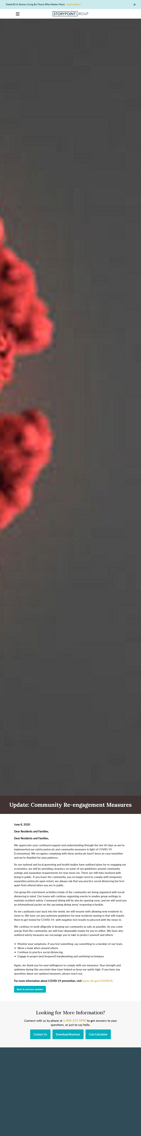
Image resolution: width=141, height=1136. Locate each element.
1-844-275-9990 (74, 1020)
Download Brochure (68, 1034)
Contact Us (40, 1034)
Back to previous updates (30, 989)
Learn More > (74, 4)
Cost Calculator (98, 1034)
